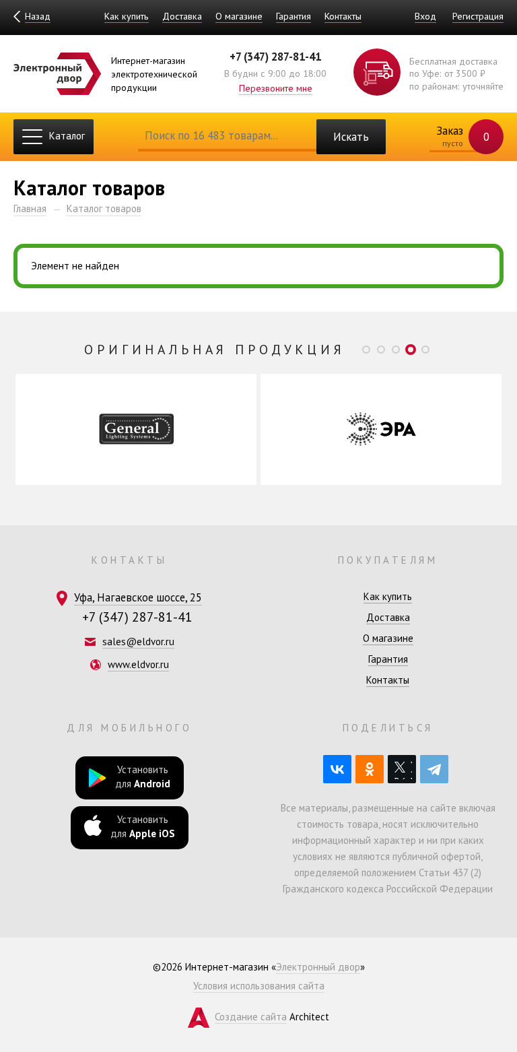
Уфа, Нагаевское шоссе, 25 (138, 597)
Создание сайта (251, 1016)
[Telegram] (434, 769)
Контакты (342, 15)
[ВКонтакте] (337, 769)
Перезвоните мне (275, 87)
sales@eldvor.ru (138, 641)
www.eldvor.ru (138, 664)
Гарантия (293, 15)
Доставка (182, 15)
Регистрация (478, 15)
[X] (402, 769)
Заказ (461, 135)
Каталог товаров (104, 208)
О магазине (239, 15)
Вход (425, 15)
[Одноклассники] (369, 769)
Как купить (126, 15)
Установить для (142, 776)
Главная (29, 208)
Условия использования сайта (258, 985)
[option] (135, 429)
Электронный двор (318, 966)
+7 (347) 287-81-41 (275, 56)
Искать (351, 136)
